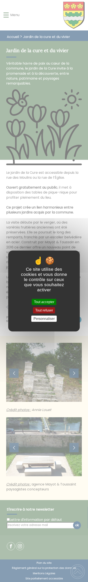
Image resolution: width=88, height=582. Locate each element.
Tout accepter (44, 302)
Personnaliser (44, 318)
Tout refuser (44, 310)
